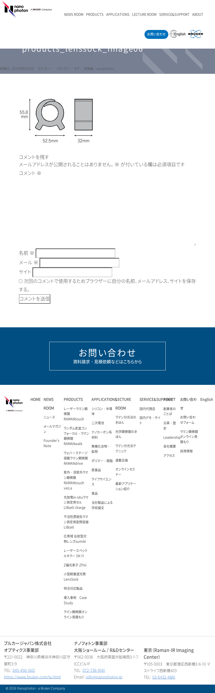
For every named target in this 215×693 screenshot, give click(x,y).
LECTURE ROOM (144, 15)
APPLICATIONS (118, 15)
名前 (26, 253)
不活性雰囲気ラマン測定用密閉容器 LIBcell (76, 522)
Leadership (172, 438)
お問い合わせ (156, 34)
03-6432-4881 (163, 677)
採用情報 (186, 451)
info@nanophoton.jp (104, 677)
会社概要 (169, 446)
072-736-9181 (94, 670)
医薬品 (96, 470)
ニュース (49, 417)
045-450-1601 (24, 670)
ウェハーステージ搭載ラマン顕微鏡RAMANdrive (76, 458)
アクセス (169, 456)
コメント (30, 173)
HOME (35, 399)
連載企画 (121, 460)
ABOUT (197, 15)
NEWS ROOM (73, 15)
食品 (95, 494)
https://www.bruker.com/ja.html (32, 677)
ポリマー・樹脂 (102, 461)
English (206, 399)
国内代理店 (147, 409)
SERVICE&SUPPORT (174, 15)
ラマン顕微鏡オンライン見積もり (189, 437)
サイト (25, 272)
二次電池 (98, 423)
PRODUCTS (95, 15)
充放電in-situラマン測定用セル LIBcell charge (76, 502)
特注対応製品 (73, 589)
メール (28, 263)
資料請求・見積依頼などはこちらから (107, 356)
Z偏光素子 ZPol (75, 565)
